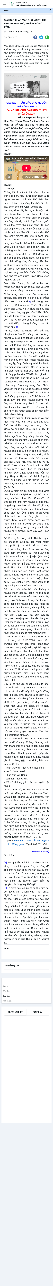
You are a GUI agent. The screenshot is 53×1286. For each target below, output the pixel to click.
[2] (17, 327)
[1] (29, 302)
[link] (5, 986)
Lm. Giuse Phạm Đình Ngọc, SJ (20, 31)
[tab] (15, 1011)
